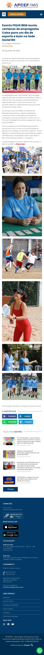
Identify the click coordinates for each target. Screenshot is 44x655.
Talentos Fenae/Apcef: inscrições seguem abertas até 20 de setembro (28, 453)
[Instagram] (4, 624)
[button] (3, 14)
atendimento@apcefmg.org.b (13, 587)
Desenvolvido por (20, 645)
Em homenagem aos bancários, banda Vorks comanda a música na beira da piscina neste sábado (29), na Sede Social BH (29, 440)
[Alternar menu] (41, 14)
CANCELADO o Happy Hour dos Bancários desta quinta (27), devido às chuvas (27, 479)
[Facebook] (8, 624)
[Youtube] (13, 624)
